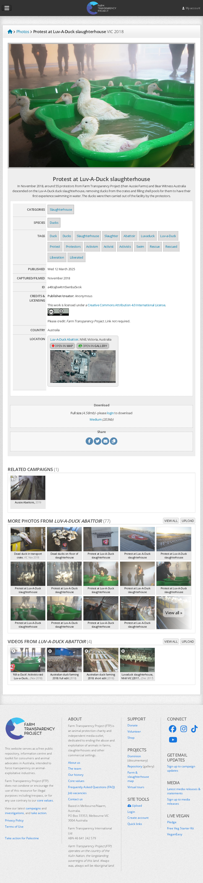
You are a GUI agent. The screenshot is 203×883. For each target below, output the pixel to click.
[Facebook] (172, 728)
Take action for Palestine (22, 838)
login (110, 413)
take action (38, 813)
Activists (125, 246)
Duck (53, 236)
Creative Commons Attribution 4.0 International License (126, 305)
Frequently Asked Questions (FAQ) (91, 787)
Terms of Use (14, 827)
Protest (55, 246)
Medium (96, 419)
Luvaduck (147, 236)
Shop (130, 738)
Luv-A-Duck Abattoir (64, 339)
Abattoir (129, 236)
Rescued (171, 246)
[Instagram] (184, 728)
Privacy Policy (14, 820)
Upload (188, 520)
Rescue (155, 246)
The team (74, 769)
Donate (132, 725)
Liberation (57, 257)
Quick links (134, 824)
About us (74, 763)
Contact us (75, 799)
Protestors (73, 246)
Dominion (137, 758)
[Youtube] (173, 739)
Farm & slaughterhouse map (138, 777)
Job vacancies (77, 793)
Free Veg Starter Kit (180, 828)
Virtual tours (135, 787)
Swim (140, 246)
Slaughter (111, 236)
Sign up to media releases (178, 802)
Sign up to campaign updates (181, 768)
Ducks (54, 222)
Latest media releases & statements (184, 791)
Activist (109, 246)
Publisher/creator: (61, 296)
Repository (140, 766)
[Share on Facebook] (89, 441)
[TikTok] (194, 728)
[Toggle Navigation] (7, 8)
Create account (138, 818)
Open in (63, 346)
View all (171, 520)
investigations (14, 813)
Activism (92, 246)
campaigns (33, 808)
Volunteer (134, 732)
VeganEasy (174, 834)
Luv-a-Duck (168, 236)
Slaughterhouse (61, 209)
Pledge (172, 822)
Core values (76, 781)
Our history (75, 775)
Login (131, 812)
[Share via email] (105, 441)
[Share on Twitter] (97, 441)
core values (45, 800)
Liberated (76, 257)
